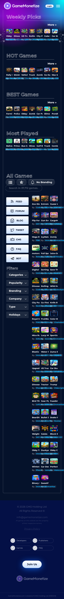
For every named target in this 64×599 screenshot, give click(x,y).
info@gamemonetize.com (32, 517)
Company (15, 298)
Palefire (48, 421)
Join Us (32, 564)
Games (20, 548)
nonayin (49, 470)
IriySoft (57, 355)
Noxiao (48, 388)
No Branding (44, 182)
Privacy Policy (32, 528)
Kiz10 (20, 78)
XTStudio (58, 257)
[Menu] (58, 6)
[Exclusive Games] (21, 182)
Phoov (39, 470)
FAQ (41, 548)
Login (49, 6)
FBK (12, 39)
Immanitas (50, 486)
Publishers (43, 540)
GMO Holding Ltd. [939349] (45, 596)
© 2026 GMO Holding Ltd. (32, 506)
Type (12, 306)
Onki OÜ (58, 273)
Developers (21, 540)
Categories (16, 274)
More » (52, 24)
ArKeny (39, 339)
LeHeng (57, 224)
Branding (15, 290)
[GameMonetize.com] (21, 6)
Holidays (14, 314)
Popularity (15, 282)
